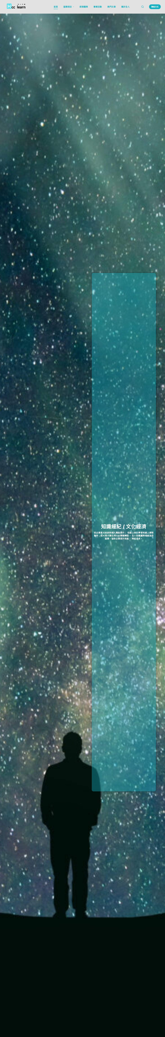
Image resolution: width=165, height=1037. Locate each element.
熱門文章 (111, 7)
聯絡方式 (154, 7)
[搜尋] (142, 7)
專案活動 (98, 7)
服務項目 (67, 7)
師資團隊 (84, 7)
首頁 (56, 7)
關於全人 (125, 7)
